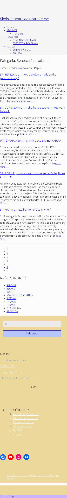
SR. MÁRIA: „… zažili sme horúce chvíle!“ (25, 209)
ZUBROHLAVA (14, 308)
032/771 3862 (7, 366)
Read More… (27, 101)
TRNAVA (11, 304)
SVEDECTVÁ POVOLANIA (25, 43)
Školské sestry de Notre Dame (24, 18)
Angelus (18, 434)
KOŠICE (10, 291)
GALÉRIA (17, 53)
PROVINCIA (12, 311)
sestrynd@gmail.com (11, 372)
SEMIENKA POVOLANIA (24, 40)
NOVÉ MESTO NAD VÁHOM (20, 295)
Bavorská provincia (25, 418)
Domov (10, 27)
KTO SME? (12, 30)
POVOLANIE (13, 36)
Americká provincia (26, 414)
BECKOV (11, 288)
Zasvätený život (23, 426)
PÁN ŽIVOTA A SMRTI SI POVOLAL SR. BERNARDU (30, 140)
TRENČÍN (11, 301)
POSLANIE (18, 33)
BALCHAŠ (11, 285)
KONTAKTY (12, 46)
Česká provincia (23, 422)
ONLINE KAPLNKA (22, 49)
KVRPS (17, 430)
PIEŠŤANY (11, 298)
